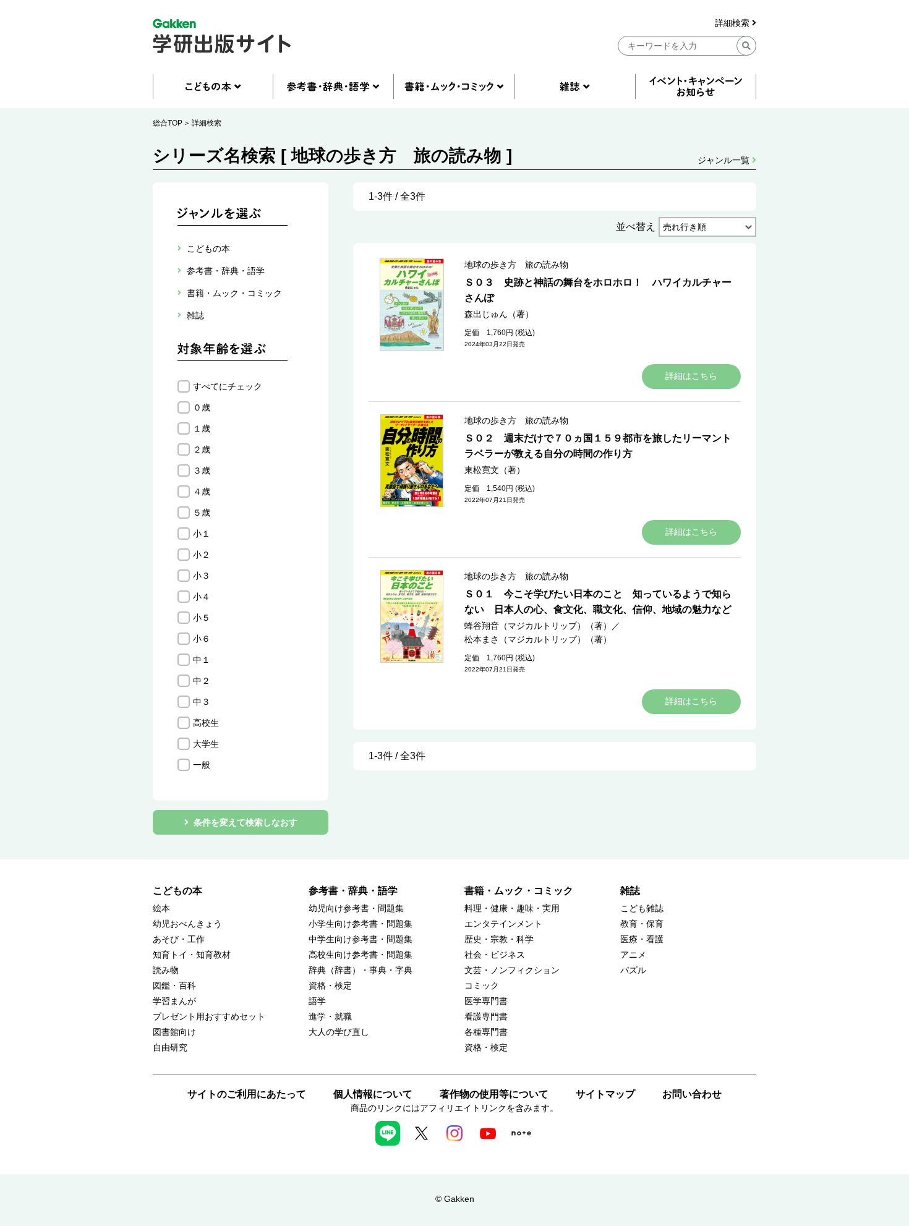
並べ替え (635, 226)
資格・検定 (330, 985)
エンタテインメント (503, 924)
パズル (633, 970)
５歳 (201, 512)
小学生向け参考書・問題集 (360, 924)
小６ (201, 639)
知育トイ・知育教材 (192, 955)
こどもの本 (177, 890)
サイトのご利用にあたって (246, 1094)
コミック (481, 985)
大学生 (206, 744)
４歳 (201, 491)
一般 (201, 765)
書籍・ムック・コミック (518, 890)
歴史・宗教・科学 (499, 939)
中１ (201, 660)
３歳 (201, 470)
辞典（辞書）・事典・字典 (360, 970)
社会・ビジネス (494, 955)
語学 (317, 1001)
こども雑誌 (642, 908)
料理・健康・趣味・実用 (512, 908)
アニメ (633, 955)
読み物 (166, 970)
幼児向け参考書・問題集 (356, 908)
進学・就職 (330, 1016)
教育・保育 (642, 924)
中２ (201, 681)
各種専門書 (486, 1032)
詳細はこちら (691, 376)
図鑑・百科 (174, 985)
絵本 (161, 908)
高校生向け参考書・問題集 (360, 955)
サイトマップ (605, 1094)
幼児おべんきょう (187, 924)
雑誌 (630, 890)
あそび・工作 (179, 939)
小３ (201, 576)
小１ (201, 534)
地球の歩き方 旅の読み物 (516, 265)
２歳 (201, 449)
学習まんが (174, 1001)
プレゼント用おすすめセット (209, 1016)
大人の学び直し (339, 1032)
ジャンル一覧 (725, 160)
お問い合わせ (692, 1094)
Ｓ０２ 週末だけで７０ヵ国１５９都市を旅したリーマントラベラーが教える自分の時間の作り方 (598, 446)
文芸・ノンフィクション (512, 970)
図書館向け (174, 1032)
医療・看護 (642, 939)
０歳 (201, 407)
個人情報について (372, 1094)
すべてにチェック (227, 386)
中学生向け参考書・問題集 (360, 939)
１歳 (201, 428)
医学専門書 (486, 1001)
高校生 (206, 723)
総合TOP (167, 123)
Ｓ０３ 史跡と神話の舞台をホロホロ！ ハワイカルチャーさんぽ (598, 290)
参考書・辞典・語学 (353, 890)
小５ (201, 618)
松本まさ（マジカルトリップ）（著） (538, 639)
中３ (201, 702)
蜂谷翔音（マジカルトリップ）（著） (538, 626)
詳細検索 (733, 23)
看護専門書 (486, 1016)
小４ (201, 597)
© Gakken (454, 1199)
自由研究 (170, 1047)
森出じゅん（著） (499, 314)
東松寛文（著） (494, 470)
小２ (201, 555)
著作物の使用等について (494, 1094)
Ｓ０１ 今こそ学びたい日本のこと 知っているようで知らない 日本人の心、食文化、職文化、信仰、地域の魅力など (598, 602)
